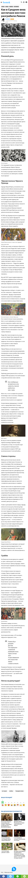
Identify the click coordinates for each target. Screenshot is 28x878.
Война (11, 6)
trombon (7, 19)
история (4, 791)
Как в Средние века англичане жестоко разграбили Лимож (13, 12)
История (16, 6)
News (3, 6)
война (11, 791)
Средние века (19, 791)
